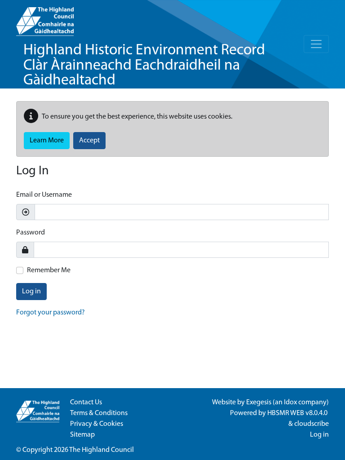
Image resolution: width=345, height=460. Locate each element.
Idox (290, 402)
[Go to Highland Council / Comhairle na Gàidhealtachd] (45, 18)
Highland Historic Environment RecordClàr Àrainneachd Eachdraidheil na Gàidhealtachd (144, 65)
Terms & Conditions (99, 413)
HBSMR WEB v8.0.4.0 (298, 413)
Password (30, 232)
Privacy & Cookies (96, 424)
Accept (89, 140)
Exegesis (258, 402)
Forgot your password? (50, 312)
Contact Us (86, 402)
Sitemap (82, 434)
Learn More (47, 140)
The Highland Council (101, 450)
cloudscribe (311, 424)
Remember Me (49, 270)
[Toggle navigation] (316, 44)
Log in (31, 291)
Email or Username (44, 195)
